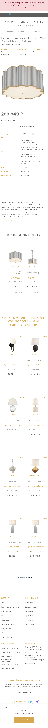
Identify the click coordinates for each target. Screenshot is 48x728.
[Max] (36, 702)
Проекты (29, 616)
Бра (2, 603)
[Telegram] (9, 14)
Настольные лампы (10, 607)
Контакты (30, 624)
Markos (36, 52)
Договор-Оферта (9, 648)
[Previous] (35, 235)
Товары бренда (9, 220)
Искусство (6, 629)
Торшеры (5, 620)
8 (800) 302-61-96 (33, 647)
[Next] (39, 235)
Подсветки (6, 611)
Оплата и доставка (10, 652)
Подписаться (24, 693)
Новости (29, 620)
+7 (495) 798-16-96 (33, 649)
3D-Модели (6, 633)
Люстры (4, 616)
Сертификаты (7, 637)
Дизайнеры (31, 607)
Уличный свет (7, 624)
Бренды (29, 611)
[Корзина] (38, 14)
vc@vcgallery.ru (32, 663)
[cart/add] (15, 380)
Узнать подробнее (24, 713)
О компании (31, 603)
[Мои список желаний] (32, 14)
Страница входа (9, 668)
